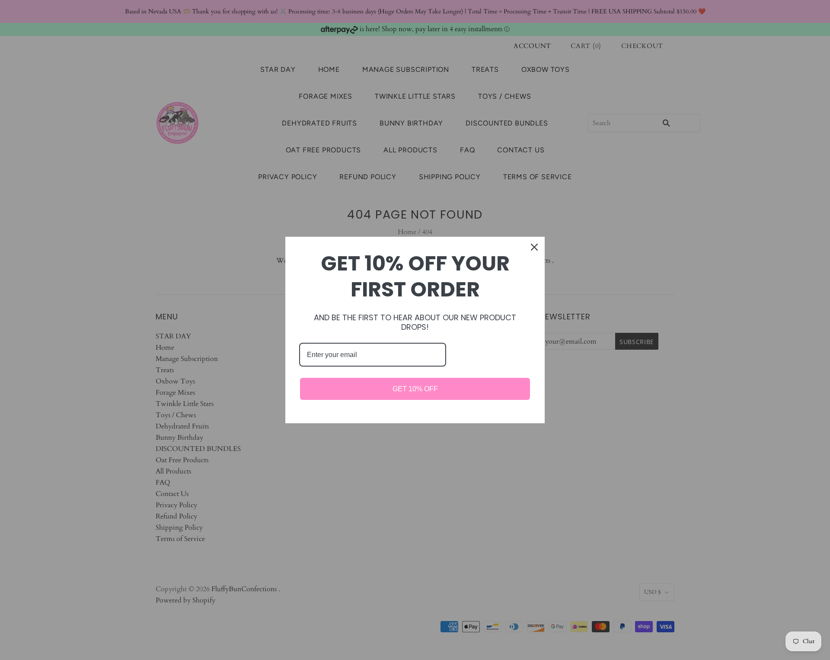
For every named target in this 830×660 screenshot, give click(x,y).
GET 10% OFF (415, 389)
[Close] (534, 247)
